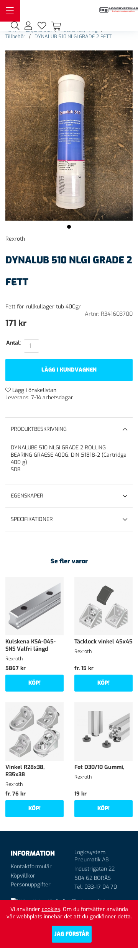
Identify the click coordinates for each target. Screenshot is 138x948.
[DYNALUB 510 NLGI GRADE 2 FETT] (69, 227)
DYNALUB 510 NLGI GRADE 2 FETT (73, 36)
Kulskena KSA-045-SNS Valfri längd (30, 645)
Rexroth (15, 239)
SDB (15, 469)
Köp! (34, 683)
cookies (51, 909)
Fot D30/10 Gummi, (99, 767)
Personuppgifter (31, 884)
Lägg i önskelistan (33, 390)
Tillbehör (15, 36)
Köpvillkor (23, 875)
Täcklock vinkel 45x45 (103, 641)
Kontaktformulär (31, 866)
